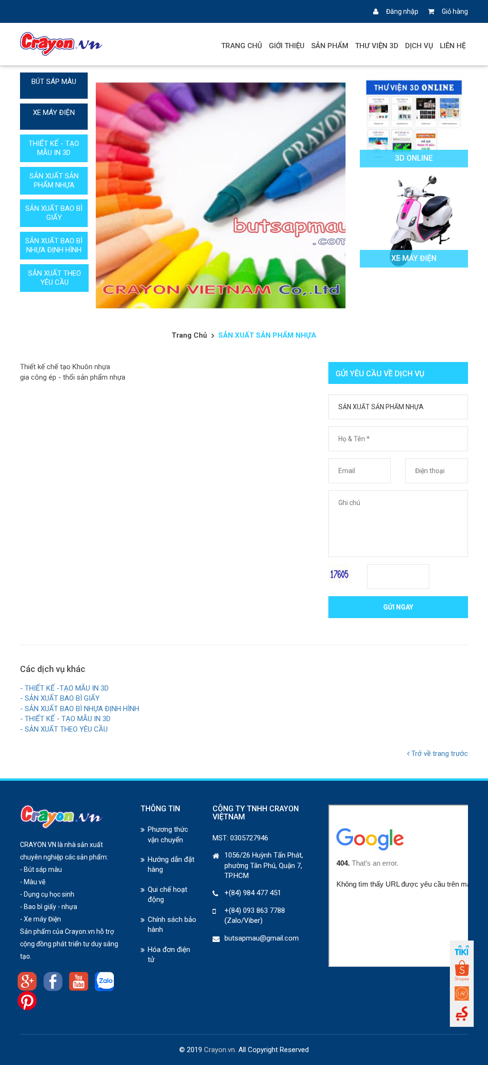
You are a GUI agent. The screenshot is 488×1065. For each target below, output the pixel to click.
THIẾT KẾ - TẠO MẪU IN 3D (54, 148)
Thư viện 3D (376, 45)
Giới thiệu (287, 45)
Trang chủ (241, 45)
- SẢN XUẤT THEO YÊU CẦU (64, 729)
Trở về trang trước (438, 753)
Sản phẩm (329, 45)
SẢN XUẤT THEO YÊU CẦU (54, 278)
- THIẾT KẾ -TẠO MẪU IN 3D (64, 688)
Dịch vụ (419, 45)
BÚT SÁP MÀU (53, 81)
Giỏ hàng (455, 11)
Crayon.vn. (220, 1049)
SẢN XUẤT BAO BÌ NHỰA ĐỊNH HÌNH (53, 245)
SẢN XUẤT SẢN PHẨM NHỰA (54, 180)
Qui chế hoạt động (167, 894)
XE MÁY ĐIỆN (54, 112)
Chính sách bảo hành (172, 924)
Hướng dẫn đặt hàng (171, 864)
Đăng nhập (402, 11)
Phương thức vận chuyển (168, 834)
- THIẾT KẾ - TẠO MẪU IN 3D (65, 718)
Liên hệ (453, 45)
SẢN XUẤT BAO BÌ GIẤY (53, 213)
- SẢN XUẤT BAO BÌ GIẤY (60, 698)
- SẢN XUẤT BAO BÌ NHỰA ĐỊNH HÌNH (79, 708)
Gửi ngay (398, 607)
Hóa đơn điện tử (169, 954)
